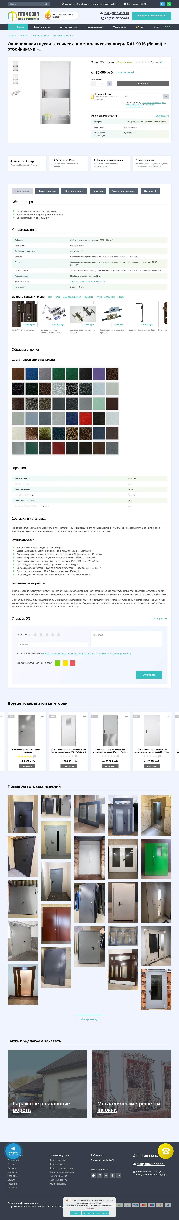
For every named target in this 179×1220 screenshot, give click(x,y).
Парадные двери (95, 27)
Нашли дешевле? (125, 72)
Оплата (11, 1180)
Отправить (149, 674)
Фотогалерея (119, 27)
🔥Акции (139, 27)
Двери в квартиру (68, 27)
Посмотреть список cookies (95, 1213)
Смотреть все (162, 116)
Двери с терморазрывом (61, 1168)
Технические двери (58, 1176)
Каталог (20, 27)
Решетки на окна (57, 1184)
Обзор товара (22, 191)
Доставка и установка (123, 191)
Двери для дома (42, 27)
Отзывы (11, 1164)
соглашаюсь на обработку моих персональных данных (68, 654)
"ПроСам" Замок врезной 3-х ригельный (87, 281)
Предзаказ (143, 84)
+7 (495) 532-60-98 (117, 18)
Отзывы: (156, 62)
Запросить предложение (151, 15)
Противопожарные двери (61, 1172)
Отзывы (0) (150, 191)
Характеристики (47, 191)
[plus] (109, 83)
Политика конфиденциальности (23, 1203)
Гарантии (12, 1184)
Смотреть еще (89, 1019)
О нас (156, 27)
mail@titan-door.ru (116, 13)
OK (75, 1213)
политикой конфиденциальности (115, 654)
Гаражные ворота (58, 1180)
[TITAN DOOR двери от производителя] (24, 16)
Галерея (12, 1168)
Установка (13, 1176)
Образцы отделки (74, 191)
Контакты (12, 1188)
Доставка (12, 1172)
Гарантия (98, 191)
